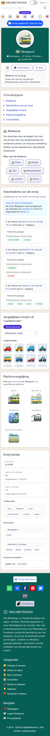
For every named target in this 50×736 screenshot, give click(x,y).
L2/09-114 (10, 564)
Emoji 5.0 (26, 249)
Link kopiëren (27, 603)
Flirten (16, 162)
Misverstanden (32, 170)
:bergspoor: (13, 530)
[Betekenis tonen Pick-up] (42, 348)
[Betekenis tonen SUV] (31, 348)
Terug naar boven (25, 579)
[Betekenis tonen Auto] (7, 348)
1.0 (6, 490)
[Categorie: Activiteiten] (25, 16)
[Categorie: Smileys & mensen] (2, 16)
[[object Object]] (45, 8)
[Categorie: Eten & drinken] (17, 16)
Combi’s (17, 178)
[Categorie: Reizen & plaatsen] (32, 16)
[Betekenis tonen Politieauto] (42, 358)
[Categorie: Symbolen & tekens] (47, 16)
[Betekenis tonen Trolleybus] (19, 358)
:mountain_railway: (17, 544)
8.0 (6, 475)
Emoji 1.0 (25, 211)
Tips (13, 170)
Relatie (33, 162)
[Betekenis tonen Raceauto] (31, 358)
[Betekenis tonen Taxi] (19, 348)
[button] (44, 2)
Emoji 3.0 (26, 285)
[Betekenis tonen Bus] (7, 358)
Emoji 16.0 (27, 221)
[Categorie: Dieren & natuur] (10, 16)
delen (40, 67)
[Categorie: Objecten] (40, 16)
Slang (34, 178)
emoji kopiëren (23, 67)
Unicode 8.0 (27, 208)
